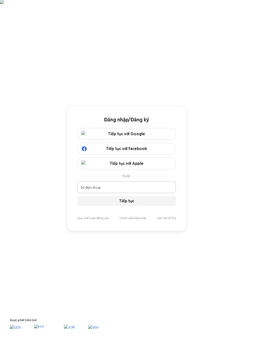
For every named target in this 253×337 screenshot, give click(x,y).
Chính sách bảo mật (133, 218)
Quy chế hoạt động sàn (93, 218)
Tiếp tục (126, 201)
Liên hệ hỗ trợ (166, 218)
